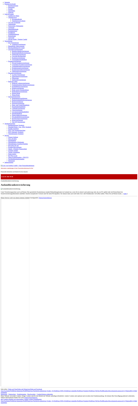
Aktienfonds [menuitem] (12, 24)
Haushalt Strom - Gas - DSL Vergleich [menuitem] (19, 127)
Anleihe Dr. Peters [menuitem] (13, 16)
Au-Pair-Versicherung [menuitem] (18, 75)
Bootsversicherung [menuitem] (17, 102)
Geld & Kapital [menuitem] (9, 14)
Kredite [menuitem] (10, 9)
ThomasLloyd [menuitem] (12, 17)
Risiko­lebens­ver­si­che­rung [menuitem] (19, 91)
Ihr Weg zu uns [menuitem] (12, 155)
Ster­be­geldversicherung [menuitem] (19, 80)
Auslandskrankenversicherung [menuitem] (21, 66)
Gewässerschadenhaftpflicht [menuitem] (20, 112)
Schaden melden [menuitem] (13, 150)
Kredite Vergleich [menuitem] (13, 128)
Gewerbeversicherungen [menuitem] (15, 49)
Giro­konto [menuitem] (11, 27)
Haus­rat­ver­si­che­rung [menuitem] (18, 103)
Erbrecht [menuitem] (10, 12)
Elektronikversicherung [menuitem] (19, 54)
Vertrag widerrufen (47, 394)
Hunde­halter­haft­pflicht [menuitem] (18, 107)
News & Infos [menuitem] (12, 139)
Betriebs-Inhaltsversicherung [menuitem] (20, 51)
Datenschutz (12, 394)
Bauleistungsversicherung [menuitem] (19, 98)
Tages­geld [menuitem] (11, 37)
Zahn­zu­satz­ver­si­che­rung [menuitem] (19, 71)
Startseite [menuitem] (7, 2)
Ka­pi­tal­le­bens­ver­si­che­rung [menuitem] (20, 86)
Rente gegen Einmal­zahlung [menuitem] (20, 90)
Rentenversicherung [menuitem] (18, 88)
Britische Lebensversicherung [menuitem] (21, 83)
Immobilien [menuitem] (11, 11)
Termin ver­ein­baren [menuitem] (14, 152)
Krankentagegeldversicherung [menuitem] (21, 70)
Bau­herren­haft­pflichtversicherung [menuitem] (22, 100)
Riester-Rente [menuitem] (16, 93)
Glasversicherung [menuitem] (17, 110)
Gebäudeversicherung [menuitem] (18, 108)
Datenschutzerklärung (45, 198)
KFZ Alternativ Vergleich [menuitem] (15, 132)
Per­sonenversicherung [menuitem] (14, 73)
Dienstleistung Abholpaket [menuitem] (16, 142)
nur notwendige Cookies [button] (21, 399)
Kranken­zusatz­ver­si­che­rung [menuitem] (20, 68)
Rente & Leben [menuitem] (12, 81)
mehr (125, 193)
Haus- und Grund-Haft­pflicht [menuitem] (20, 105)
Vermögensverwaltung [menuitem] (18, 21)
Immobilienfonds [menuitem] (13, 29)
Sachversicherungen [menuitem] (14, 96)
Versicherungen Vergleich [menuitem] (15, 134)
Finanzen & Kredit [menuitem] (10, 4)
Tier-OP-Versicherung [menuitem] (18, 122)
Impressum (4, 394)
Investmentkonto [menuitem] (17, 19)
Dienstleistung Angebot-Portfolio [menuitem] (18, 144)
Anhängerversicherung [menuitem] (19, 44)
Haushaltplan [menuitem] (12, 140)
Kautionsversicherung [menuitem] (18, 58)
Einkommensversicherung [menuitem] (19, 76)
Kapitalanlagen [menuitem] (12, 31)
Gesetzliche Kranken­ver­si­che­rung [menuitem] (22, 64)
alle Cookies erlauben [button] (7, 399)
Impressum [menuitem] (11, 161)
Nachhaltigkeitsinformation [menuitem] (16, 159)
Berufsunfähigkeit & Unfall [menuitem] (16, 48)
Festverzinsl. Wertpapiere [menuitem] (15, 26)
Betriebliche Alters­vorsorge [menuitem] (16, 46)
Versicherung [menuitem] (8, 41)
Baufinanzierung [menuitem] (13, 5)
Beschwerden (31, 394)
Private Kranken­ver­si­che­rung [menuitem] (20, 63)
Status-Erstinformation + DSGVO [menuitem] (18, 157)
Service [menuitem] (7, 135)
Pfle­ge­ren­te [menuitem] (15, 78)
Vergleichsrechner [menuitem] (10, 123)
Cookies (39, 394)
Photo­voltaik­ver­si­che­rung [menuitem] (19, 115)
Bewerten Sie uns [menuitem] (13, 145)
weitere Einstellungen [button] (35, 399)
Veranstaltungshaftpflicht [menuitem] (19, 59)
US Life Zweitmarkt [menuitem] (14, 22)
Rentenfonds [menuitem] (12, 36)
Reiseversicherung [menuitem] (17, 120)
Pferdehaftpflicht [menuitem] (17, 113)
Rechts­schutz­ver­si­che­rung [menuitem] (19, 118)
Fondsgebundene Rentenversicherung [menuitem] (23, 85)
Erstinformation (21, 394)
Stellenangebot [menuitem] (9, 162)
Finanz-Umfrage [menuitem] (13, 137)
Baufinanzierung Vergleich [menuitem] (16, 125)
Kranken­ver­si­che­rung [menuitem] (14, 61)
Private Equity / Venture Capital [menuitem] (17, 39)
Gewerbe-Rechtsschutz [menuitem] (19, 56)
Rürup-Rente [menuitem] (16, 95)
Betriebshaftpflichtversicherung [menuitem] (21, 53)
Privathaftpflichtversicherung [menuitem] (20, 117)
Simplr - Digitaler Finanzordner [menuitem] (17, 149)
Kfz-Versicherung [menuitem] (13, 43)
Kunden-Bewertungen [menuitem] (14, 147)
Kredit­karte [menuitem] (11, 32)
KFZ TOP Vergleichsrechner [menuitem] (16, 130)
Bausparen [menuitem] (11, 7)
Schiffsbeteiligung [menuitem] (13, 34)
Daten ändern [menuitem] (12, 154)
